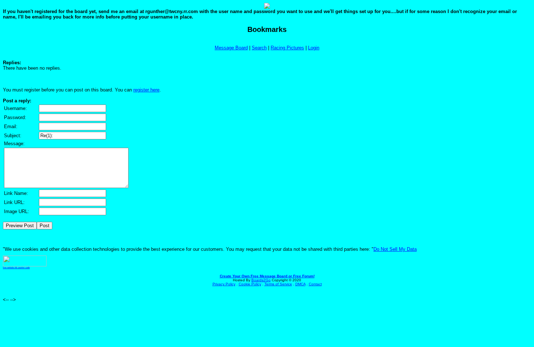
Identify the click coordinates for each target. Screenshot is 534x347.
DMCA (300, 284)
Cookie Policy (250, 284)
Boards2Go (261, 280)
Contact (315, 284)
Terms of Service (278, 284)
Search (259, 47)
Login (313, 47)
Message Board (231, 47)
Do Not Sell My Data (395, 249)
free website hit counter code (16, 267)
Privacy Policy (224, 284)
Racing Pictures (287, 47)
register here (146, 90)
